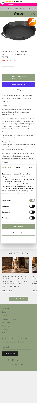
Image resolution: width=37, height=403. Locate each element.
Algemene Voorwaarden (9, 319)
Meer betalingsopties (18, 90)
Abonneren (10, 354)
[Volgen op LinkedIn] (18, 360)
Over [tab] (30, 167)
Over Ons (5, 315)
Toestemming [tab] (6, 167)
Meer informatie (7, 290)
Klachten (4, 329)
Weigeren (18, 239)
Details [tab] (18, 167)
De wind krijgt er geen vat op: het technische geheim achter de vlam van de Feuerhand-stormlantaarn (14, 281)
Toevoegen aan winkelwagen (18, 77)
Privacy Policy (6, 322)
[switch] (32, 206)
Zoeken (4, 333)
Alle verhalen (18, 299)
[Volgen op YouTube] (13, 360)
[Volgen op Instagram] (8, 360)
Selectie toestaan (18, 233)
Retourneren (5, 326)
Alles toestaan (18, 226)
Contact (4, 312)
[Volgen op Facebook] (3, 360)
